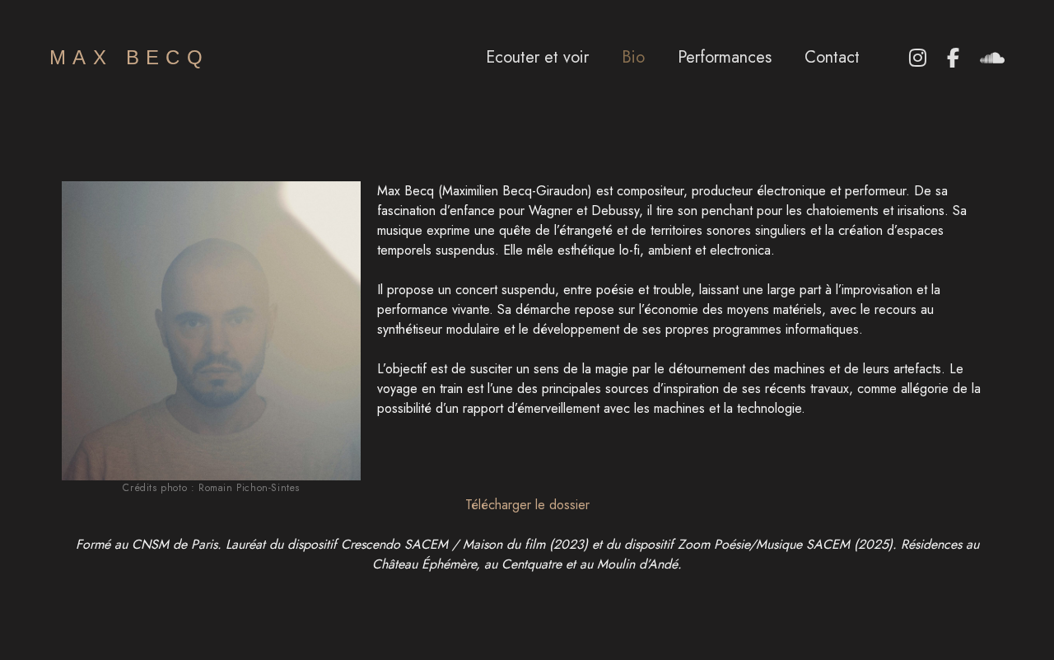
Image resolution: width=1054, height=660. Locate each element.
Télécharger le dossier (527, 504)
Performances (725, 57)
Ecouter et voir (537, 57)
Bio (633, 57)
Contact (832, 57)
